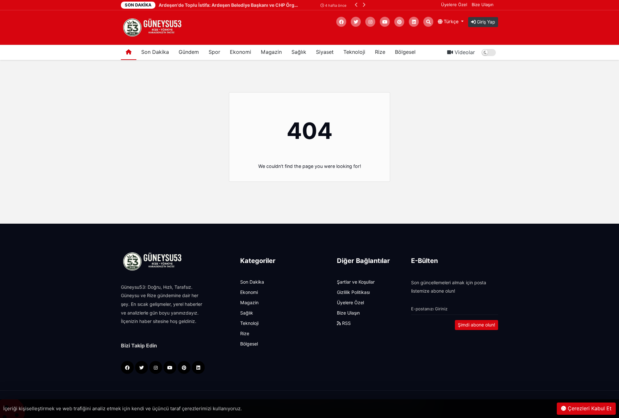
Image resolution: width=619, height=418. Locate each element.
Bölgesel (405, 52)
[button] (356, 4)
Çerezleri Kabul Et (589, 408)
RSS (346, 323)
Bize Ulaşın (483, 4)
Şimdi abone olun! (476, 324)
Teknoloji (354, 52)
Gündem (189, 52)
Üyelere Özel (454, 4)
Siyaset (325, 52)
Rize (380, 52)
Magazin (271, 52)
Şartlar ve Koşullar (356, 282)
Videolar (464, 52)
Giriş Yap (485, 21)
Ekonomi (240, 52)
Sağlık (298, 52)
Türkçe (451, 21)
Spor (214, 52)
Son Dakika (155, 52)
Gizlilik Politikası (353, 292)
